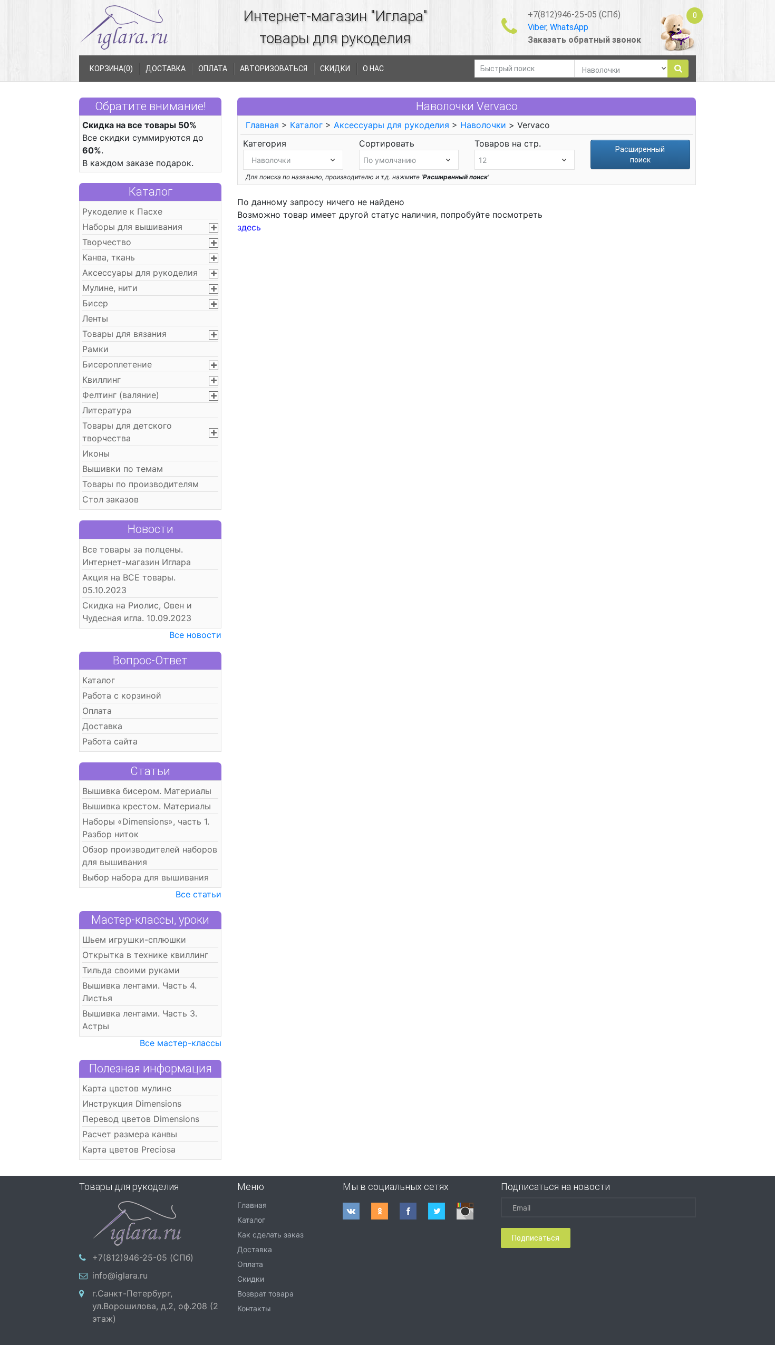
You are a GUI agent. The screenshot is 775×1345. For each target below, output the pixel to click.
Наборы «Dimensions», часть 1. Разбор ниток (145, 827)
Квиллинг (101, 379)
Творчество (106, 242)
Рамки (95, 349)
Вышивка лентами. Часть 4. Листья (139, 991)
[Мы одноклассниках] (385, 1211)
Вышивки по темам (122, 468)
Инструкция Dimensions (131, 1103)
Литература (106, 410)
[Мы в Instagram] (471, 1211)
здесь (249, 227)
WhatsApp (569, 27)
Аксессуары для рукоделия (140, 272)
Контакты (254, 1308)
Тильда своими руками (131, 970)
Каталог (150, 191)
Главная (262, 125)
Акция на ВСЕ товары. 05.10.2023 (129, 583)
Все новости (195, 635)
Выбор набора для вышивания (145, 877)
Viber (537, 27)
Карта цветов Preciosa (129, 1149)
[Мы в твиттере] (442, 1211)
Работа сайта (110, 741)
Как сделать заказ (270, 1234)
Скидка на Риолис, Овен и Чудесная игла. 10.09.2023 (137, 611)
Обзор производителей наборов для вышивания (149, 855)
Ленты (95, 318)
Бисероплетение (117, 364)
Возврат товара (265, 1293)
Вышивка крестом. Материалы (146, 806)
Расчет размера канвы (129, 1134)
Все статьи (198, 894)
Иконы (96, 453)
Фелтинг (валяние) (120, 395)
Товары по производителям (140, 484)
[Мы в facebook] (414, 1211)
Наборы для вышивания (132, 226)
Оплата (97, 710)
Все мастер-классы (180, 1043)
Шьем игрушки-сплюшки (134, 939)
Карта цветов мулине (126, 1088)
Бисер (95, 303)
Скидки (250, 1278)
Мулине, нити (110, 288)
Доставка (102, 726)
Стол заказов (110, 499)
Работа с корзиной (121, 695)
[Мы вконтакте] (357, 1211)
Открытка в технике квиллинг (145, 955)
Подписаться (535, 1238)
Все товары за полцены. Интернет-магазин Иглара (136, 555)
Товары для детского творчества (127, 431)
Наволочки (483, 125)
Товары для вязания (124, 333)
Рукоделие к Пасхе (122, 211)
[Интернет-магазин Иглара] (124, 27)
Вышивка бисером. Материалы (146, 791)
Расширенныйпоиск (640, 154)
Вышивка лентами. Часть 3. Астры (139, 1019)
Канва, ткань (108, 257)
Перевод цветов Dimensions (140, 1119)
